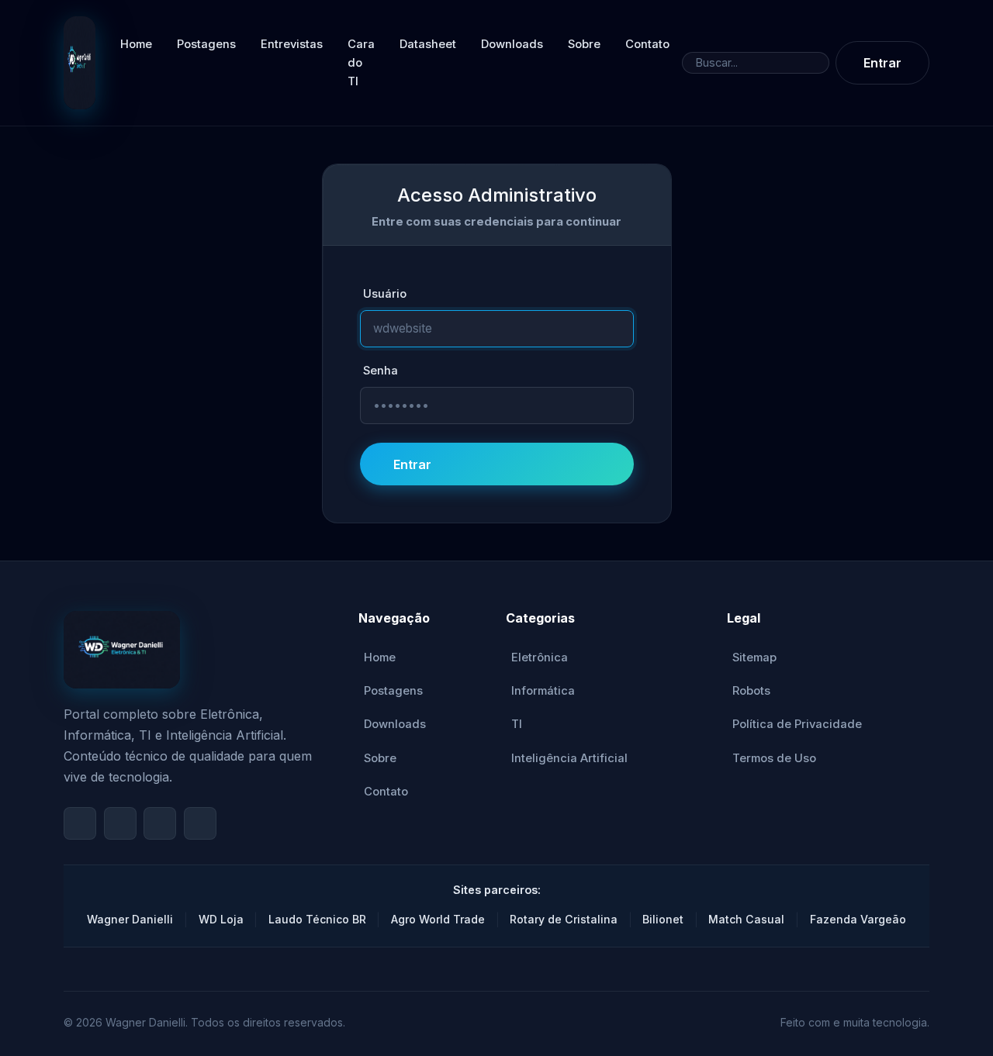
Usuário (385, 294)
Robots (751, 691)
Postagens (206, 44)
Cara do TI (361, 63)
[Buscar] (816, 63)
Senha (380, 371)
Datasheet (428, 44)
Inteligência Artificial (569, 758)
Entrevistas (292, 44)
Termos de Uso (774, 758)
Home (136, 44)
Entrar (882, 63)
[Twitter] (160, 823)
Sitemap (754, 657)
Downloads (512, 44)
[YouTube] (80, 823)
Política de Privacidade (797, 724)
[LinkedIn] (200, 823)
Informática (543, 691)
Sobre (584, 44)
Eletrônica (539, 657)
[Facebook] (120, 823)
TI (516, 724)
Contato (647, 44)
